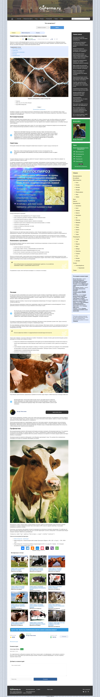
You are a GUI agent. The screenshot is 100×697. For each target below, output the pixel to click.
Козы (77, 182)
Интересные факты (28, 18)
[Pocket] (42, 548)
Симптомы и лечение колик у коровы (55, 587)
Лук (76, 217)
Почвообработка (80, 265)
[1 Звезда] (40, 550)
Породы (42, 18)
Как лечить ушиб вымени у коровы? (80, 298)
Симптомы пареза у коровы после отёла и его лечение (56, 606)
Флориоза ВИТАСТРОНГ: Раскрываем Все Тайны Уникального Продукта (79, 94)
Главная (13, 32)
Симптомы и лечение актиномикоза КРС (17, 623)
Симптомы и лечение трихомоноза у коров (55, 569)
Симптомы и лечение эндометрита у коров (17, 587)
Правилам (75, 321)
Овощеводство (76, 203)
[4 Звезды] (43, 550)
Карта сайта (50, 689)
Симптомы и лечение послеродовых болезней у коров (38, 588)
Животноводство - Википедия (21, 538)
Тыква (77, 234)
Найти (57, 27)
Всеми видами (79, 161)
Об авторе (64, 636)
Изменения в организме (18, 52)
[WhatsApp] (57, 548)
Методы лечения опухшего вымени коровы (79, 292)
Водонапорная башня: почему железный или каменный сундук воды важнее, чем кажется (80, 78)
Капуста (78, 213)
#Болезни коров (14, 641)
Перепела (78, 251)
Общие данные (79, 192)
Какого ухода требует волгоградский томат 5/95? (80, 285)
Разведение (49, 18)
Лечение (15, 53)
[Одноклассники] (32, 548)
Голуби (77, 239)
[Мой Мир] (37, 548)
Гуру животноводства (21, 104)
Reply (22, 649)
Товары (56, 18)
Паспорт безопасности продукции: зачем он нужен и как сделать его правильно (80, 50)
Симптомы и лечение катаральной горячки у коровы (18, 606)
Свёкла (77, 229)
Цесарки (78, 260)
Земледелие (79, 156)
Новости (75, 201)
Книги (61, 18)
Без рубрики (76, 178)
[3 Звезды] (42, 550)
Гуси (77, 241)
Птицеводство (79, 159)
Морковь (78, 220)
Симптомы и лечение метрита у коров (17, 569)
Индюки (78, 244)
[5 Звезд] (44, 550)
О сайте (38, 689)
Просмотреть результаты (39, 109)
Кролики (78, 187)
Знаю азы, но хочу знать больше (23, 102)
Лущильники (81, 268)
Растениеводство (80, 154)
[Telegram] (27, 548)
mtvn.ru (52, 696)
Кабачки (78, 210)
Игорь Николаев (78, 139)
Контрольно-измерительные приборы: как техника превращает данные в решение (80, 62)
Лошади (78, 189)
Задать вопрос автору (57, 412)
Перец (77, 227)
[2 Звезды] (41, 550)
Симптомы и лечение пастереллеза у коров (36, 569)
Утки (77, 256)
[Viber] (52, 548)
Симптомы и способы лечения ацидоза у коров (37, 623)
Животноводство (26, 32)
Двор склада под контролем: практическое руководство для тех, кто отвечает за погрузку (80, 67)
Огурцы (77, 225)
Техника (75, 263)
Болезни (19, 18)
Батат (77, 208)
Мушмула (78, 222)
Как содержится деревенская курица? (80, 303)
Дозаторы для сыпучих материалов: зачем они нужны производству (80, 38)
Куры (77, 246)
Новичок (18, 101)
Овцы (77, 194)
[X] (47, 548)
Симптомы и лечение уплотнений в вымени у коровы (37, 606)
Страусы (78, 253)
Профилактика (16, 55)
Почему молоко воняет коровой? (79, 295)
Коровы (38, 32)
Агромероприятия (77, 176)
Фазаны (78, 258)
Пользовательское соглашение (30, 692)
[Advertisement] (39, 281)
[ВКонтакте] (22, 548)
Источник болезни (17, 48)
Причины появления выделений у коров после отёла (80, 309)
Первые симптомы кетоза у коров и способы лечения (56, 624)
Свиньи (77, 197)
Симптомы (15, 50)
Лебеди (77, 248)
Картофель (78, 215)
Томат (77, 232)
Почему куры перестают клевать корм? (80, 300)
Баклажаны (78, 205)
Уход (36, 18)
